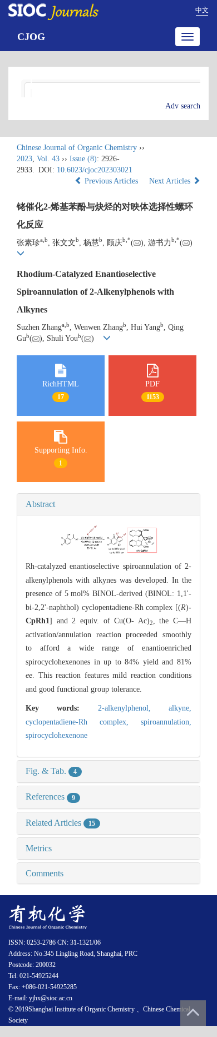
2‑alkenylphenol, (133, 708)
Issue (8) (83, 159)
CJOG (31, 36)
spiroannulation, (166, 722)
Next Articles (171, 181)
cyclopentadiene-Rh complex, (83, 722)
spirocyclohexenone (56, 735)
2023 (24, 159)
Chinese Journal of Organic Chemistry (77, 147)
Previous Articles (111, 181)
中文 (202, 10)
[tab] (108, 504)
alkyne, (180, 708)
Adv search (182, 106)
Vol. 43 (48, 159)
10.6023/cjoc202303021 (94, 170)
